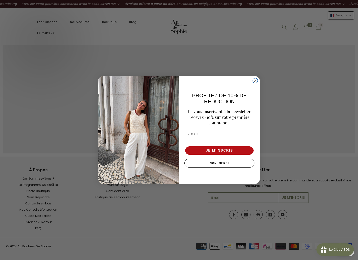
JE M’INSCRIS (219, 150)
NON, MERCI (219, 163)
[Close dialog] (255, 80)
